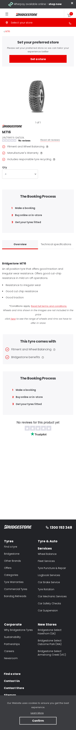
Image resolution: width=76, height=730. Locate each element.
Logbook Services (49, 575)
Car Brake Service (49, 582)
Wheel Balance (47, 554)
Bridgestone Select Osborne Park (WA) (50, 642)
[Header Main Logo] (25, 14)
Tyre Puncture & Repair (52, 568)
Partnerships (12, 644)
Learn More (37, 713)
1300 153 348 (61, 527)
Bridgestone (11, 554)
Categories (11, 575)
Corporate (13, 624)
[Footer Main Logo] (18, 527)
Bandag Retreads (15, 596)
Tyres (8, 541)
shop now (55, 4)
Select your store (22, 22)
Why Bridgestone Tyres (18, 630)
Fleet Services (46, 561)
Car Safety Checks (49, 603)
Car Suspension (48, 610)
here (13, 318)
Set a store (38, 59)
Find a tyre (10, 546)
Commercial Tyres (15, 589)
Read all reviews (50, 140)
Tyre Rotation (46, 589)
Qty (4, 167)
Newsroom (11, 658)
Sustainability (12, 637)
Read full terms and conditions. (49, 306)
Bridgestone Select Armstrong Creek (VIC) (52, 652)
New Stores (47, 624)
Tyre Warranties (14, 582)
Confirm (38, 721)
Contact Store (14, 688)
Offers (7, 568)
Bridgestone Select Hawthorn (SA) (50, 631)
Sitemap (10, 695)
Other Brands (12, 561)
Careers (9, 651)
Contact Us (12, 681)
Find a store (12, 674)
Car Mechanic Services (52, 596)
